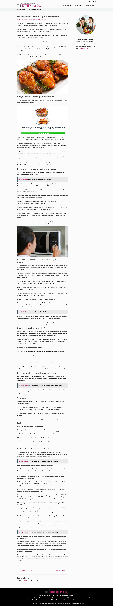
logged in (26, 580)
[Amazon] (42, 133)
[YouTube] (95, 1)
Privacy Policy (54, 595)
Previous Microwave (25, 570)
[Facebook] (89, 1)
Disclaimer (72, 595)
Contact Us (47, 595)
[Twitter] (91, 1)
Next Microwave (61, 570)
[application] (72, 5)
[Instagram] (93, 1)
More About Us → (84, 48)
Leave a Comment (22, 19)
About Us (40, 595)
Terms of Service (63, 595)
